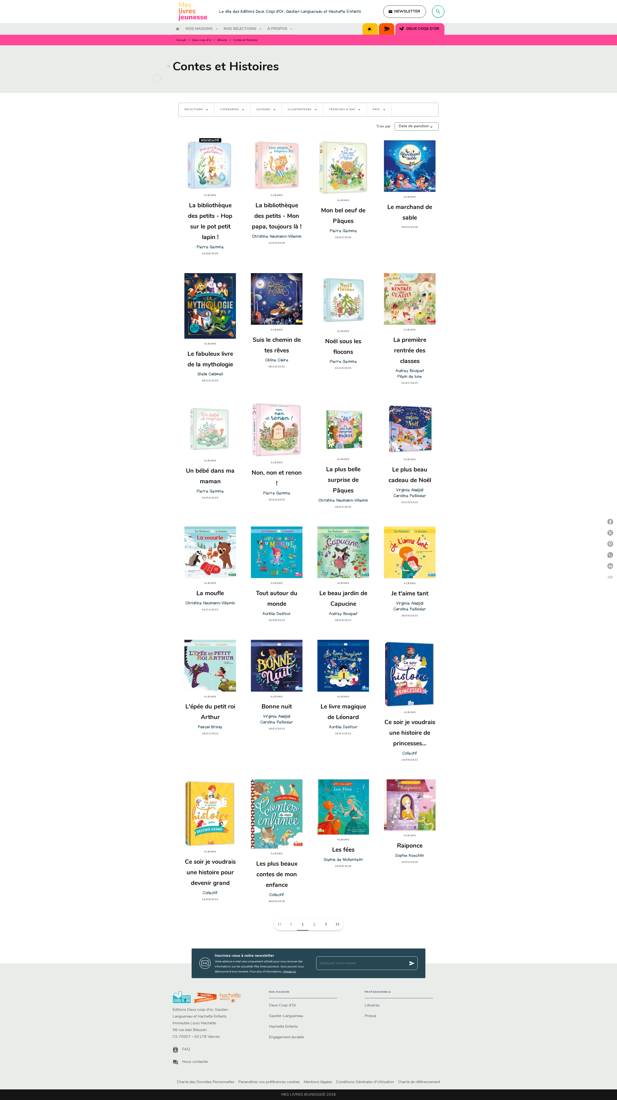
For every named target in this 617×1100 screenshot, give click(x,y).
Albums (222, 40)
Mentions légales (318, 1082)
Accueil (181, 40)
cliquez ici (289, 971)
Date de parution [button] (414, 126)
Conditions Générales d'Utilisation (365, 1082)
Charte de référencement (419, 1082)
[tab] (178, 29)
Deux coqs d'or (201, 40)
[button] (404, 11)
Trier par (383, 126)
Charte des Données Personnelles (206, 1082)
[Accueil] (193, 11)
